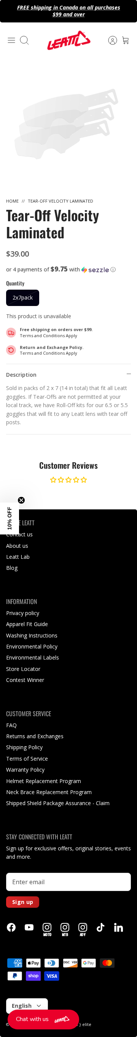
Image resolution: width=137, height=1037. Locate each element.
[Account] (108, 40)
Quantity (15, 283)
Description (21, 374)
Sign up (22, 901)
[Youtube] (29, 927)
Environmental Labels (32, 657)
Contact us (19, 534)
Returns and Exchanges (35, 736)
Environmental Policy (31, 646)
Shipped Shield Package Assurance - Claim (58, 803)
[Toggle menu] (11, 40)
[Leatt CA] (68, 40)
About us (17, 545)
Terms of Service (27, 758)
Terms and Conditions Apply (48, 335)
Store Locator (23, 668)
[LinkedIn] (118, 927)
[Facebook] (11, 927)
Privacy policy (22, 613)
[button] (68, 269)
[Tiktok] (101, 927)
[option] (68, 123)
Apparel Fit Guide (27, 624)
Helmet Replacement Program (43, 781)
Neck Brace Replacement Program (49, 792)
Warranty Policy (25, 769)
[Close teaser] (21, 500)
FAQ (11, 725)
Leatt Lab (18, 556)
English (22, 1005)
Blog (12, 567)
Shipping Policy (24, 747)
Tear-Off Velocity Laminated (60, 201)
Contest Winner (25, 679)
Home (12, 201)
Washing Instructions (31, 635)
